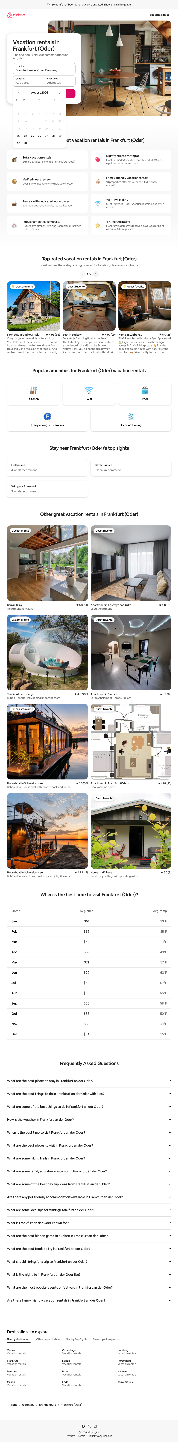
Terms (81, 1436)
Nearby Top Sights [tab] (76, 1339)
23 (18, 135)
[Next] (96, 274)
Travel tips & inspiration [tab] (106, 1339)
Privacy (70, 1436)
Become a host (159, 15)
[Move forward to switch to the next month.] (60, 93)
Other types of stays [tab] (48, 1339)
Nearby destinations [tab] (19, 1339)
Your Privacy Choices (100, 1436)
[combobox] (44, 70)
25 (32, 135)
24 (25, 135)
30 (18, 143)
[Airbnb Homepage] (16, 14)
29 (60, 135)
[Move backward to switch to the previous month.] (19, 93)
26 (39, 135)
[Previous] (83, 274)
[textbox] (28, 82)
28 (53, 135)
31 (25, 143)
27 (46, 135)
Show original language (117, 4)
